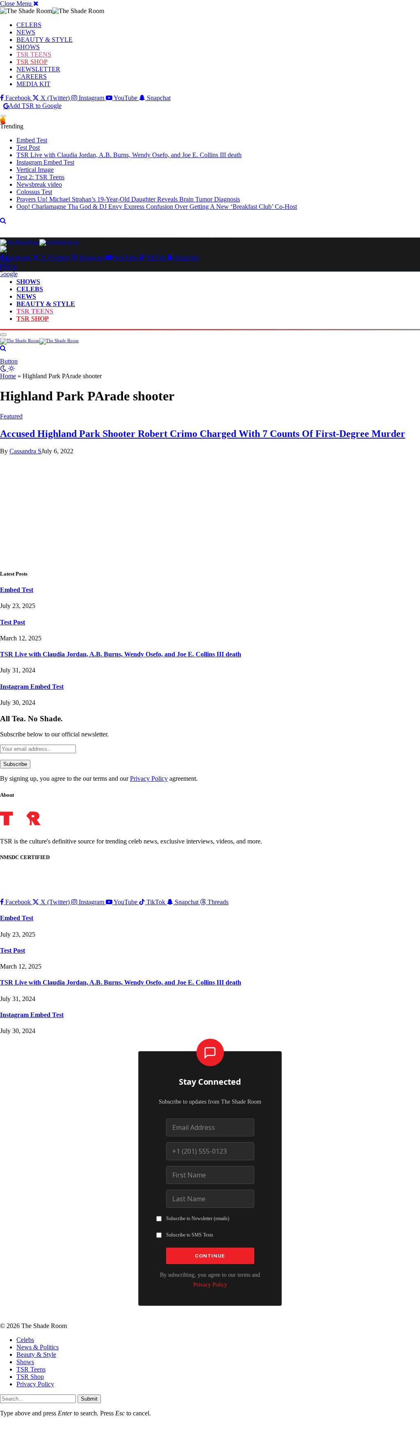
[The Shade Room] (39, 241)
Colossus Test (34, 191)
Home (8, 376)
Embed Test (31, 140)
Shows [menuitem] (25, 1361)
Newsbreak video (39, 184)
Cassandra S (25, 451)
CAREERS (31, 76)
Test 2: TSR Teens (40, 177)
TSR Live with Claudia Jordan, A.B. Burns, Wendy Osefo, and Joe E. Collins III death (129, 154)
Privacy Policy (149, 778)
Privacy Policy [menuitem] (35, 1384)
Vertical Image (35, 169)
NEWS (25, 32)
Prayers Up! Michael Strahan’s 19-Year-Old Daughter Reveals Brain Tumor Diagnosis (128, 199)
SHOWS (28, 46)
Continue (210, 1256)
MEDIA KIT (33, 83)
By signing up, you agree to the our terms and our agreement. (99, 778)
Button (9, 361)
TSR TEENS (33, 54)
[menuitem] (218, 1340)
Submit (89, 1399)
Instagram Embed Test (45, 162)
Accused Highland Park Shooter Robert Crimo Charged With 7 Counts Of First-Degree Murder (202, 433)
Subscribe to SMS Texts (189, 1235)
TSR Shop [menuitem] (30, 1376)
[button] (19, 3)
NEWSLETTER (38, 69)
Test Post (28, 147)
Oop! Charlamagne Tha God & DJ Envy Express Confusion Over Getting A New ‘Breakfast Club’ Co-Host (156, 206)
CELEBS (28, 24)
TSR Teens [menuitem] (31, 1369)
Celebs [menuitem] (25, 1339)
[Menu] (3, 116)
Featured (11, 416)
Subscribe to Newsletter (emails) (197, 1218)
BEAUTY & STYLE (44, 39)
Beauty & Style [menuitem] (36, 1354)
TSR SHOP (32, 61)
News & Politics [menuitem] (37, 1347)
